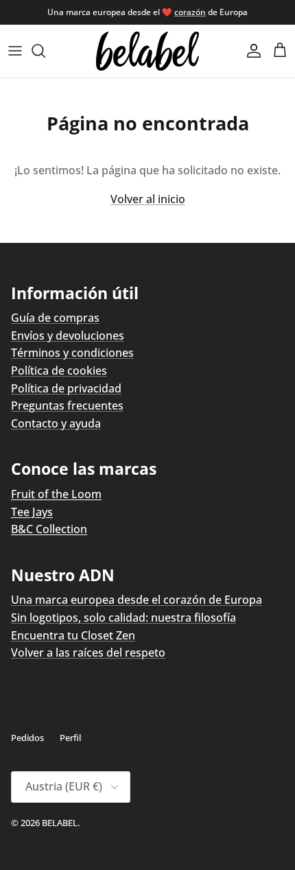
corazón (190, 12)
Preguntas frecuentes (67, 405)
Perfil (70, 737)
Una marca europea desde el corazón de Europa (136, 599)
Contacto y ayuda (56, 423)
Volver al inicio (147, 199)
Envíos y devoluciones (67, 335)
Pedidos (27, 737)
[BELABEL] (147, 51)
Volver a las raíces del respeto (88, 652)
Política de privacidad (66, 388)
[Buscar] (45, 51)
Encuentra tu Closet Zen (73, 635)
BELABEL (60, 822)
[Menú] (15, 51)
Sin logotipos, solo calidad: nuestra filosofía (123, 617)
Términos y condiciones (72, 352)
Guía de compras (55, 317)
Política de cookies (59, 370)
